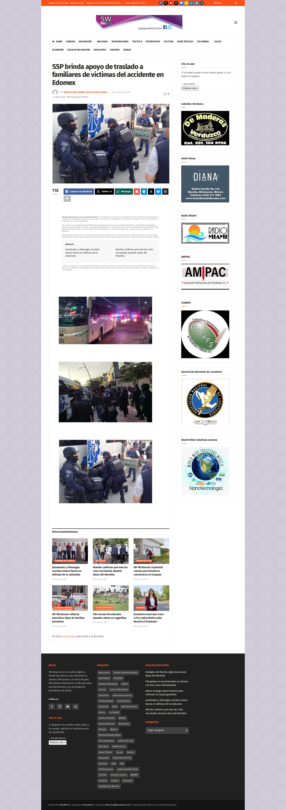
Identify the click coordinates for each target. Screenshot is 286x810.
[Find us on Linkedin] (75, 707)
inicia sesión (69, 636)
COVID (125, 684)
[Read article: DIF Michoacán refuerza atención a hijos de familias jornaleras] (70, 598)
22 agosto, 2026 (141, 579)
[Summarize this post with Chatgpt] (165, 191)
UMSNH (134, 775)
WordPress (65, 805)
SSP (122, 764)
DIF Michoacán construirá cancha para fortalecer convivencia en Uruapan (148, 571)
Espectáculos (185, 41)
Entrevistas (153, 41)
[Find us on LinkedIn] (191, 3)
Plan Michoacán (106, 741)
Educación (100, 49)
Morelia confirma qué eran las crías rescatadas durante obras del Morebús (134, 252)
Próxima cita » (190, 88)
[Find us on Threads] (176, 3)
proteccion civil (125, 741)
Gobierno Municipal (63, 608)
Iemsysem (103, 707)
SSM (114, 764)
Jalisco (102, 712)
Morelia (102, 729)
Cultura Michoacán (119, 690)
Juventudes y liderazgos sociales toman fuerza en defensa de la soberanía (82, 252)
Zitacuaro (127, 781)
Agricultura (104, 673)
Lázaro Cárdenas (107, 718)
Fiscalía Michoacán (78, 49)
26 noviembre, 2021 (121, 92)
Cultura (168, 41)
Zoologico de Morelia (109, 786)
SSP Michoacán (106, 769)
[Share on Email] (137, 191)
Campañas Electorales (65, 561)
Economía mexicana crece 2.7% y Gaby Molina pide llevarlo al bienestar (149, 618)
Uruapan (103, 781)
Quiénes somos (77, 3)
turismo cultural (118, 775)
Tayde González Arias (128, 769)
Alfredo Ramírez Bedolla (126, 673)
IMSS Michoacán (129, 707)
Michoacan (124, 724)
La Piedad (114, 712)
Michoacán (85, 41)
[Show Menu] (235, 22)
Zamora (70, 41)
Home (59, 41)
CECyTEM (118, 678)
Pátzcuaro (103, 746)
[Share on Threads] (151, 191)
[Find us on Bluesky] (181, 3)
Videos (127, 49)
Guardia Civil (124, 701)
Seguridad (104, 758)
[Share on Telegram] (144, 191)
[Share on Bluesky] (158, 191)
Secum (120, 752)
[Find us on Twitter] (166, 3)
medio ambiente (107, 724)
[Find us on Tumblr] (202, 3)
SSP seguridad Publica (77, 97)
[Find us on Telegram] (196, 3)
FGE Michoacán (106, 701)
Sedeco (130, 752)
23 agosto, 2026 (60, 579)
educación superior (122, 695)
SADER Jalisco (119, 746)
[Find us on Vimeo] (186, 3)
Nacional (102, 41)
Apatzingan (104, 678)
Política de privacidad (58, 3)
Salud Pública (105, 752)
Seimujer (103, 764)
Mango (122, 718)
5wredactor (88, 805)
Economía (58, 49)
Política (137, 41)
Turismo (115, 49)
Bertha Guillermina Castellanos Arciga (85, 92)
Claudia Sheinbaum (108, 684)
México (114, 729)
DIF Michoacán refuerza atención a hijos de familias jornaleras (68, 618)
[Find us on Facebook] (161, 3)
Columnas (203, 41)
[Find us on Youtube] (171, 3)
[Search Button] (235, 3)
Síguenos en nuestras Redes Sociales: (103, 3)
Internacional (120, 41)
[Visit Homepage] (139, 22)
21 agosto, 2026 (60, 626)
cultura (102, 690)
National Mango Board (109, 735)
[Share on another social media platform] (67, 199)
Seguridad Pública (122, 758)
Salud (217, 41)
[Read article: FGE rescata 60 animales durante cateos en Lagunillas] (111, 598)
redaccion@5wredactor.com (117, 805)
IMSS (115, 707)
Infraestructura (143, 561)
